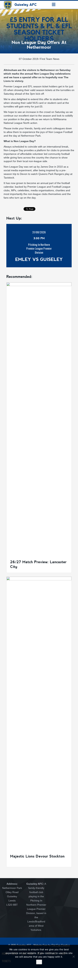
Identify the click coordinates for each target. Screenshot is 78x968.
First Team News (49, 58)
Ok (39, 962)
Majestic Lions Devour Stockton (37, 856)
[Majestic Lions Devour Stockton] (39, 713)
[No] (73, 956)
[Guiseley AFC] (8, 4)
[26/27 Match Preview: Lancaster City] (39, 419)
